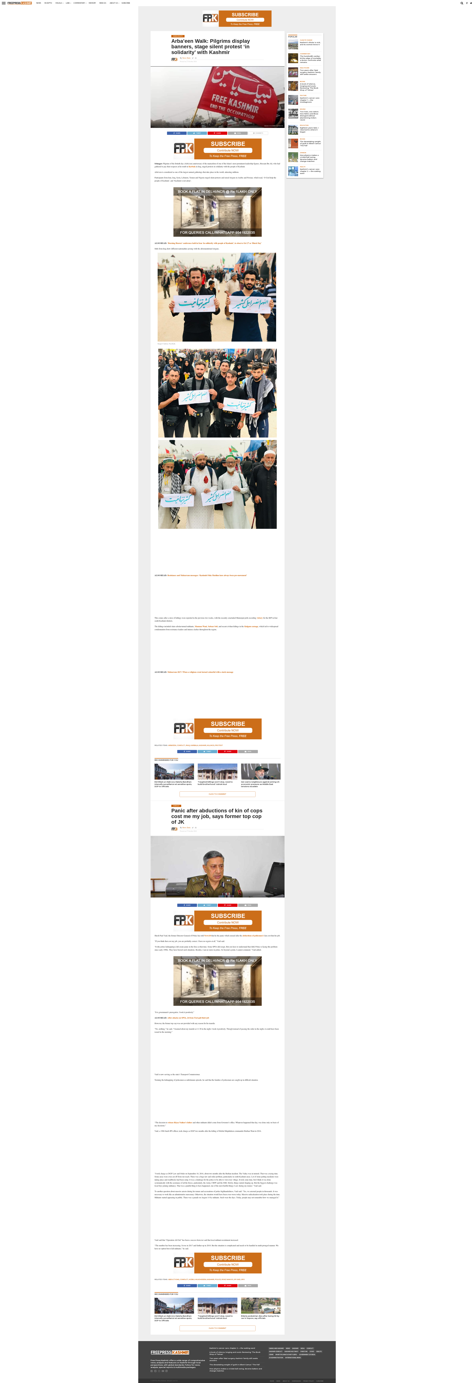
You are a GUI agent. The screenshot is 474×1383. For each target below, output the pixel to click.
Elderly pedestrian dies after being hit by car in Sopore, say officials (260, 1317)
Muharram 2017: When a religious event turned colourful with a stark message (200, 672)
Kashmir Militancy (291, 1351)
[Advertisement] (218, 548)
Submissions (296, 1381)
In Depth (48, 3)
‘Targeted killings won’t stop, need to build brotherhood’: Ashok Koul (215, 783)
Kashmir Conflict (275, 1351)
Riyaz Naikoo (227, 1279)
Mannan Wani (201, 626)
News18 (207, 935)
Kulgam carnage (251, 626)
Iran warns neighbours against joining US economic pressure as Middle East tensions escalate (260, 784)
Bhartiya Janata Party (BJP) (286, 1354)
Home (272, 1381)
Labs (68, 3)
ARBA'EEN (172, 745)
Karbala (192, 166)
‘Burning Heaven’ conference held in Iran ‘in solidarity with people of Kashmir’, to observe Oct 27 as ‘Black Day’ (215, 243)
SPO (243, 1279)
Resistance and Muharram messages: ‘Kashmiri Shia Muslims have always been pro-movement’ (207, 575)
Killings (210, 745)
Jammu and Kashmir (276, 1348)
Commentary (79, 3)
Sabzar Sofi (213, 626)
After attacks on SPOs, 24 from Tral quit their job (188, 1017)
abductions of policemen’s (253, 935)
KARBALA (194, 745)
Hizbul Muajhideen (197, 1279)
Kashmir (202, 745)
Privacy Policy (308, 1381)
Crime (271, 1354)
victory (260, 617)
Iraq (188, 745)
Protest (219, 745)
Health (319, 1351)
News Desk (186, 58)
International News (293, 1357)
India (302, 1348)
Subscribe (126, 3)
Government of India (307, 1354)
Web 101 (102, 3)
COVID (312, 1351)
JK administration (276, 1357)
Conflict (181, 745)
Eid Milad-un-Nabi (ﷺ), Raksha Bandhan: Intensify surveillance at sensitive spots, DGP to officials (173, 784)
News (38, 3)
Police (218, 1279)
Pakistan (304, 1351)
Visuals (58, 3)
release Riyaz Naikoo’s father (180, 1122)
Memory (92, 3)
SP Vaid (237, 1279)
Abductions (173, 1279)
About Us (114, 3)
